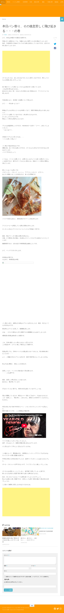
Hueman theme (20, 609)
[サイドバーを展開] (62, 19)
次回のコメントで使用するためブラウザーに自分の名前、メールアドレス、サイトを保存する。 (27, 576)
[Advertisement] (26, 62)
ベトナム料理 (16, 2)
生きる (56, 2)
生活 (31, 2)
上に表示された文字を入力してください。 (13, 582)
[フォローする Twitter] (58, 609)
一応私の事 (50, 2)
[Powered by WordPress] (8, 609)
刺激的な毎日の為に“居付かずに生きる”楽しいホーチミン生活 (10, 540)
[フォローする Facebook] (55, 609)
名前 (5, 565)
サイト (5, 571)
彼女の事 (36, 2)
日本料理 (25, 2)
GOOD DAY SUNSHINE (46, 531)
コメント (6, 555)
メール (33, 565)
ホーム (3, 2)
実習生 (8, 2)
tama (5, 34)
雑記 (43, 2)
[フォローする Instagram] (60, 609)
